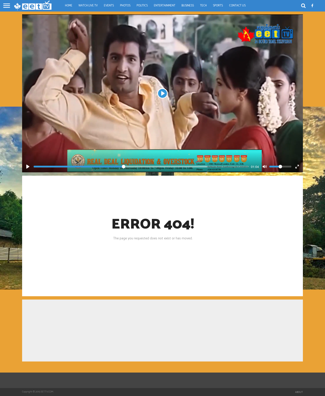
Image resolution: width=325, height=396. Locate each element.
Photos (125, 5)
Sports (218, 5)
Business (188, 5)
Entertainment (164, 5)
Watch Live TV (88, 5)
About (299, 392)
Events (109, 5)
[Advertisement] (162, 330)
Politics (142, 5)
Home (68, 5)
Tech (203, 5)
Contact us (237, 5)
